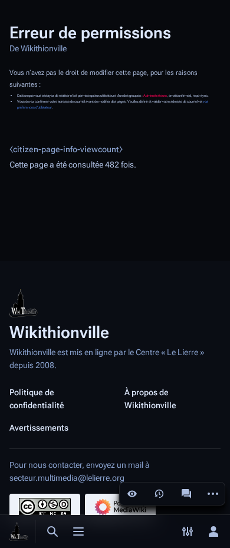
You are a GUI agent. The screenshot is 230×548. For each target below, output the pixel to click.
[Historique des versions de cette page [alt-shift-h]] (159, 494)
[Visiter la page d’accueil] (19, 531)
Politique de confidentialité (36, 399)
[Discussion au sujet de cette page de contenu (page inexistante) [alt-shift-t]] (186, 494)
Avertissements (38, 427)
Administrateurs (155, 95)
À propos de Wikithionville (150, 399)
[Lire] (132, 494)
